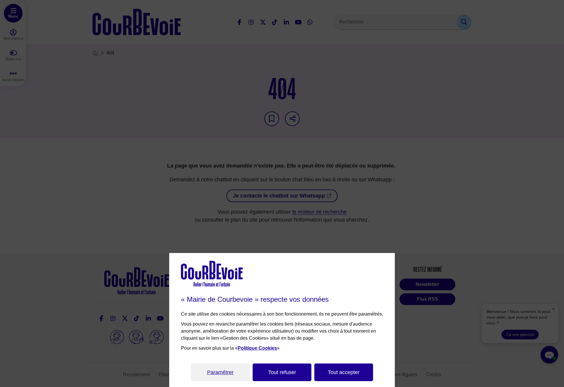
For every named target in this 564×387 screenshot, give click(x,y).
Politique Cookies (257, 348)
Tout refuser (282, 372)
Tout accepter (344, 372)
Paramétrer (220, 372)
